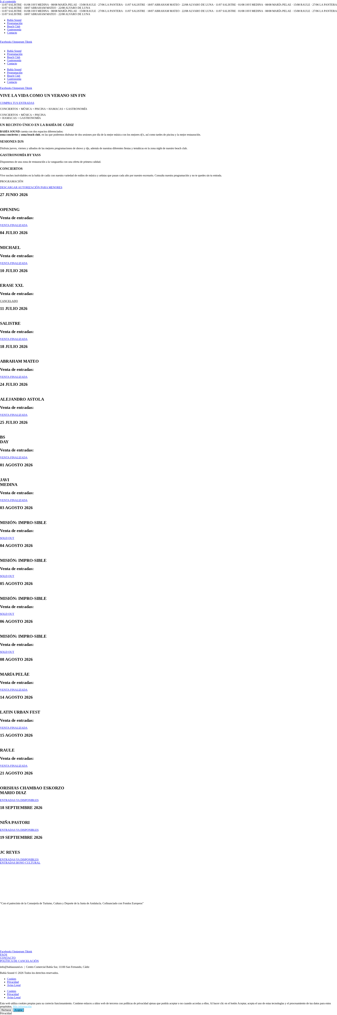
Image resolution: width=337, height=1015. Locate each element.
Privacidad (13, 981)
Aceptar (18, 1010)
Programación (14, 23)
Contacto (12, 32)
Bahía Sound (14, 20)
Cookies (11, 978)
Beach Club (13, 26)
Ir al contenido (8, 1)
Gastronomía (14, 29)
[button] (9, 301)
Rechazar (6, 1010)
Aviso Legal (14, 985)
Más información (22, 1006)
